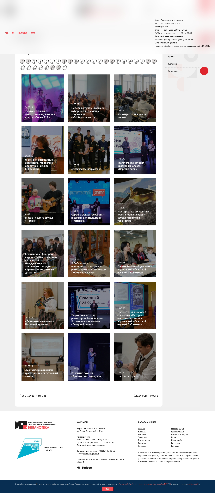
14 (100, 61)
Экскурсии (173, 71)
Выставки (172, 63)
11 (82, 61)
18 (124, 61)
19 (130, 61)
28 (46, 67)
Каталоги (142, 446)
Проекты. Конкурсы (179, 434)
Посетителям (144, 440)
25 (28, 67)
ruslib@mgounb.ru (169, 42)
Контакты (175, 446)
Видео (174, 437)
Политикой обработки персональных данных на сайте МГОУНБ (145, 484)
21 (142, 61)
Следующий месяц (146, 395)
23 (154, 61)
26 (34, 67)
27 (40, 67)
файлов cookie (193, 484)
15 (106, 61)
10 (76, 61)
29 (52, 67)
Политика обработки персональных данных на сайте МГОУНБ (182, 46)
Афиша (171, 56)
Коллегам (175, 443)
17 (118, 61)
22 (148, 61)
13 (94, 61)
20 (136, 61)
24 (22, 67)
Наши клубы (176, 440)
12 (88, 61)
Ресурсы (142, 443)
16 (112, 61)
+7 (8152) (184, 39)
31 (64, 67)
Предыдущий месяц (33, 395)
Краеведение (177, 431)
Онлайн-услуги (177, 428)
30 (58, 67)
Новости (142, 431)
